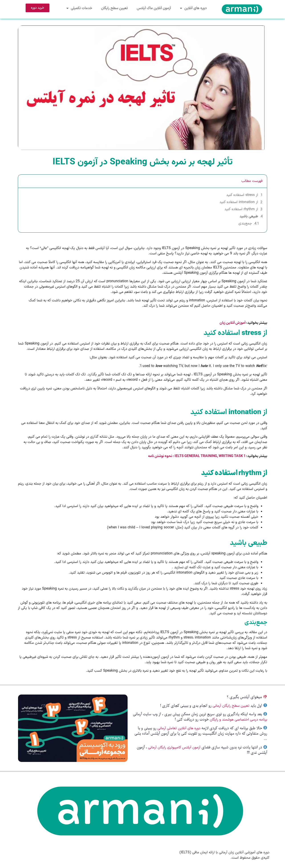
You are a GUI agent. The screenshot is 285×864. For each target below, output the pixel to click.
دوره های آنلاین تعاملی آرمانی (179, 728)
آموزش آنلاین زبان (233, 323)
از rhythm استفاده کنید (241, 209)
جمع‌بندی (245, 223)
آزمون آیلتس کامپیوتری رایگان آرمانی (175, 747)
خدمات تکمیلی (81, 8)
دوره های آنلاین (195, 8)
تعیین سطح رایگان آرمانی (231, 706)
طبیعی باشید (249, 216)
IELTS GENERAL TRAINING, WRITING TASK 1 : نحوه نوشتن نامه (197, 456)
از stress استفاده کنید (242, 195)
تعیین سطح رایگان (114, 8)
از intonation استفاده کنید (239, 202)
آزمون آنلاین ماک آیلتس (154, 8)
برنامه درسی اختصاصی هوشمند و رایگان (238, 719)
